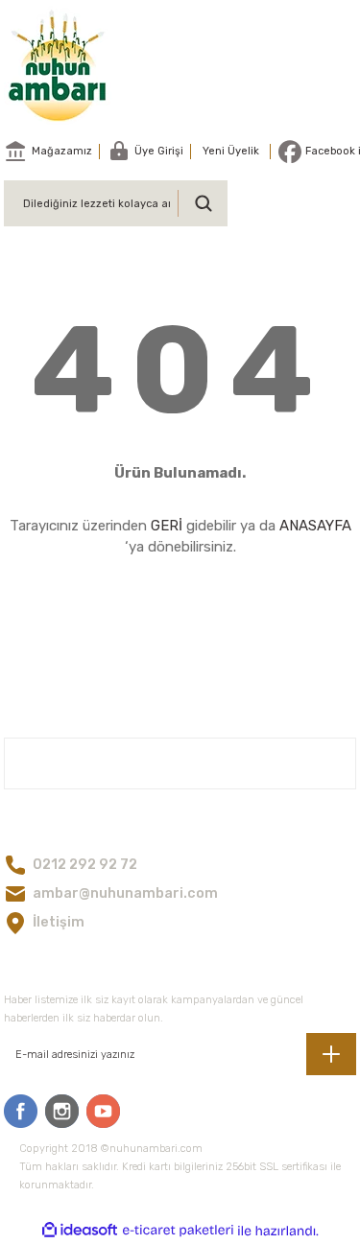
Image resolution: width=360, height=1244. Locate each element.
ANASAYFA (315, 525)
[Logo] (58, 65)
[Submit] (331, 1054)
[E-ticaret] (178, 1231)
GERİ (166, 525)
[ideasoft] (79, 1230)
